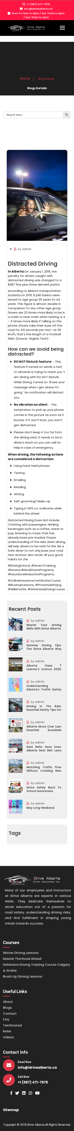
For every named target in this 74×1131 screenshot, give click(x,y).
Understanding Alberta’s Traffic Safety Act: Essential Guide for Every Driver (44, 688)
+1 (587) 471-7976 (38, 4)
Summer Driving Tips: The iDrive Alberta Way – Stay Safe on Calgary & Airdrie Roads (44, 647)
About (8, 1001)
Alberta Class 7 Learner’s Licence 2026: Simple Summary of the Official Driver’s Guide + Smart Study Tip (44, 667)
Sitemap (11, 1109)
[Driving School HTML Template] (32, 879)
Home (25, 78)
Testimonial (12, 1025)
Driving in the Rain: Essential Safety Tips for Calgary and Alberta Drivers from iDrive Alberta (44, 708)
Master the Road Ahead (22, 958)
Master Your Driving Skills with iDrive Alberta (44, 626)
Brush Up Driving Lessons (22, 976)
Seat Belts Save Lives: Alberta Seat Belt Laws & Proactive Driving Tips (44, 749)
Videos (8, 1037)
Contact (10, 1013)
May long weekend (40, 808)
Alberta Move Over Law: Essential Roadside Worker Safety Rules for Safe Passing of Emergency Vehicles (44, 728)
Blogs (7, 1007)
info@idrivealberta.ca (38, 9)
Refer (7, 1031)
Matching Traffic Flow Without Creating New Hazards (44, 769)
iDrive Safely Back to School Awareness (44, 789)
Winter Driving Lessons (21, 953)
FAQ (6, 1019)
